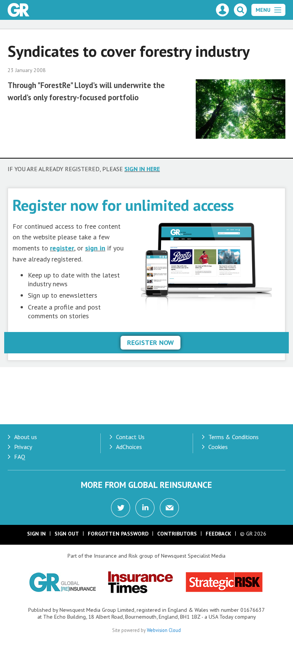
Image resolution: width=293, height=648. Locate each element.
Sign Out (67, 533)
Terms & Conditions (233, 437)
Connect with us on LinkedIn (145, 508)
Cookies (218, 447)
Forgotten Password (118, 533)
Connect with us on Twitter (120, 508)
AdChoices (129, 447)
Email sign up (169, 508)
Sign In (36, 533)
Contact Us (130, 437)
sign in (95, 248)
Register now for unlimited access (123, 205)
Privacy (23, 447)
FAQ (19, 456)
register (62, 248)
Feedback (218, 533)
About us (25, 437)
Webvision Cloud (164, 630)
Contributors (177, 533)
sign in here (142, 169)
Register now (150, 342)
